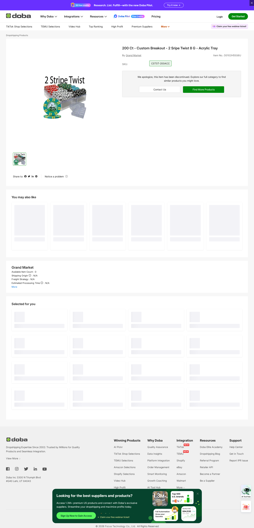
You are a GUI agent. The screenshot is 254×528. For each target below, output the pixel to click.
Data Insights (154, 453)
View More (12, 458)
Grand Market (133, 55)
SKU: (125, 64)
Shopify (181, 460)
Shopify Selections (124, 473)
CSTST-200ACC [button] (160, 63)
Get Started (238, 16)
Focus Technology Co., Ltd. (120, 526)
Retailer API (206, 467)
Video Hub (74, 26)
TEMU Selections (50, 26)
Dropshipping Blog (210, 453)
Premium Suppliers (142, 26)
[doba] (19, 15)
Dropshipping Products (17, 35)
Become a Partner (210, 473)
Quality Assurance (157, 447)
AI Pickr (118, 447)
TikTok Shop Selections (19, 26)
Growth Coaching (157, 480)
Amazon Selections (124, 467)
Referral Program (209, 460)
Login (220, 16)
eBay (179, 467)
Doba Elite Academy (211, 447)
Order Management (158, 467)
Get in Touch (236, 453)
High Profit (117, 26)
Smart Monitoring (157, 473)
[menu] (92, 26)
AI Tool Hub (153, 487)
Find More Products (204, 89)
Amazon (181, 473)
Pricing (156, 16)
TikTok (180, 447)
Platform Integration (158, 460)
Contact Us (159, 89)
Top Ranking (96, 26)
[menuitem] (19, 27)
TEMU (180, 453)
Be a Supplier (207, 480)
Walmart (181, 480)
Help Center (236, 447)
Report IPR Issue (238, 460)
